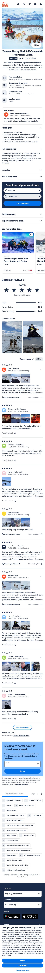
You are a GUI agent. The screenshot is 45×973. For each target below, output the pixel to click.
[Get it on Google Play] (11, 917)
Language (7, 889)
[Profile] (40, 4)
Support (6, 924)
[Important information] (40, 220)
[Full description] (40, 149)
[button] (27, 58)
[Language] (35, 4)
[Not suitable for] (40, 176)
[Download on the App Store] (30, 917)
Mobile (6, 912)
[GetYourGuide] (5, 4)
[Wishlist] (23, 4)
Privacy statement (22, 785)
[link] (18, 253)
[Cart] (29, 4)
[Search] (18, 4)
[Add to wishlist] (31, 234)
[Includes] (40, 170)
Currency (7, 900)
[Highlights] (40, 127)
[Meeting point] (40, 214)
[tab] (15, 794)
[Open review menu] (41, 369)
